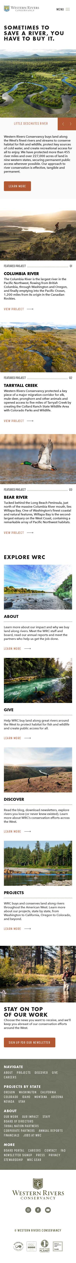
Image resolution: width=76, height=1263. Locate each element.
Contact (51, 1150)
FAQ (63, 1150)
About (11, 616)
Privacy (54, 1155)
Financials (11, 1135)
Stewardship (13, 1160)
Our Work (11, 1117)
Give (8, 710)
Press (40, 1155)
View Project (14, 309)
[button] (62, 124)
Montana (40, 1097)
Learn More (17, 186)
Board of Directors (19, 1121)
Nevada (9, 1101)
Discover (14, 799)
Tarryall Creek (21, 385)
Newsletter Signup (18, 1155)
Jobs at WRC (32, 1135)
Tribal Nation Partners (21, 1126)
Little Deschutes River (31, 123)
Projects (14, 892)
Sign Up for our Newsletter (29, 1042)
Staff (46, 1117)
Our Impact (30, 1117)
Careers (10, 1077)
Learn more (12, 648)
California (48, 1092)
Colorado (11, 1097)
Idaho (26, 1097)
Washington (28, 1092)
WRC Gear (34, 1160)
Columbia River (21, 273)
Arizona (57, 1097)
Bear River (16, 497)
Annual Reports (51, 1131)
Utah (22, 1101)
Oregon (9, 1092)
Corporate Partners (19, 1131)
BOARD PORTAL (14, 1150)
